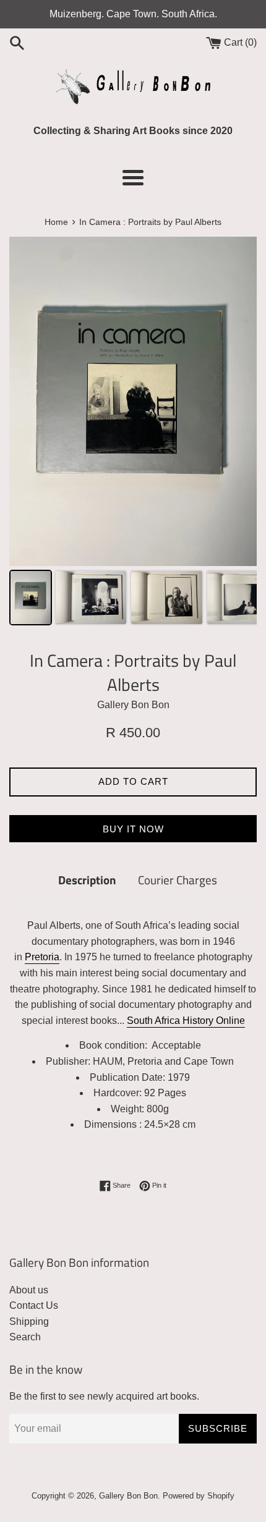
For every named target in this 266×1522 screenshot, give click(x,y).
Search (25, 1337)
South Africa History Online (186, 1020)
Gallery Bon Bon (128, 1495)
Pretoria (42, 957)
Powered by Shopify (198, 1495)
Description (87, 880)
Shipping (29, 1321)
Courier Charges (177, 880)
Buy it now (133, 829)
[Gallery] (133, 433)
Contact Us (33, 1305)
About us (28, 1290)
